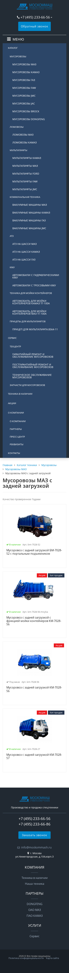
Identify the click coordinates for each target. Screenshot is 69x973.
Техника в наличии (20, 393)
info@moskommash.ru (36, 847)
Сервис (12, 338)
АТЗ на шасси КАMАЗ (26, 251)
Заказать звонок (34, 835)
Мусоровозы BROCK (25, 111)
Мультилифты (18, 150)
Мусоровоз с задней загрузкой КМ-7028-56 (34, 689)
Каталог (13, 47)
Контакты (14, 453)
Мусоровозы (18, 56)
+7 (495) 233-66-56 (36, 17)
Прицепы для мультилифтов (27, 321)
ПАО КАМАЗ (35, 915)
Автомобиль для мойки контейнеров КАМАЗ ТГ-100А (31, 302)
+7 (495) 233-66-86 (34, 824)
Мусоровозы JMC (24, 95)
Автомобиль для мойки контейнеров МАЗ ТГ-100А (29, 312)
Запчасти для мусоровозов (27, 385)
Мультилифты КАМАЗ (26, 158)
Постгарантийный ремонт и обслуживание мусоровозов (32, 366)
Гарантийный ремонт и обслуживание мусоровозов (32, 355)
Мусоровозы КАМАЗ (25, 72)
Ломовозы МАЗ (22, 134)
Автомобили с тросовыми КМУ (34, 285)
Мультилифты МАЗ (25, 165)
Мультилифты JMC (24, 189)
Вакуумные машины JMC (29, 228)
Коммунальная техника (25, 197)
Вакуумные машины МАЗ (29, 204)
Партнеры (16, 429)
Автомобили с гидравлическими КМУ (35, 276)
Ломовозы (17, 126)
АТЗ (12, 236)
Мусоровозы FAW (24, 88)
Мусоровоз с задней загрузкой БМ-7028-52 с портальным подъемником (34, 552)
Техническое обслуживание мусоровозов (32, 376)
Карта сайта (52, 958)
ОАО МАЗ (34, 909)
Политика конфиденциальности (26, 958)
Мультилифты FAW (25, 181)
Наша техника (34, 883)
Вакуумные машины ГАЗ (29, 220)
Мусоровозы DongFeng (28, 119)
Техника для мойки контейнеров (31, 293)
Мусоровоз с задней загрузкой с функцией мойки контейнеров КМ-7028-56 (33, 621)
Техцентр (15, 346)
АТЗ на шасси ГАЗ (23, 259)
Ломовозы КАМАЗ (24, 142)
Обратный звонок (34, 26)
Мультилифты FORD (25, 173)
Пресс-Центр (17, 436)
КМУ (12, 267)
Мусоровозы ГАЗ (23, 80)
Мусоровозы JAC (23, 103)
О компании (16, 412)
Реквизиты (16, 444)
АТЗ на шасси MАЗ (24, 244)
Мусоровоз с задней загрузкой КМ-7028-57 (34, 756)
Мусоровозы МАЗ (24, 64)
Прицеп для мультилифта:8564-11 (35, 329)
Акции (12, 403)
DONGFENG (34, 904)
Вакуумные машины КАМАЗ (31, 212)
